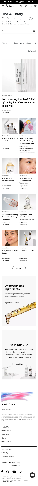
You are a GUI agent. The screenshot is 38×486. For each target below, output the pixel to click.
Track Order (5, 434)
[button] (32, 475)
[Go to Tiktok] (20, 471)
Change (18, 462)
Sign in (3, 438)
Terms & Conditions (6, 478)
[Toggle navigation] (2, 6)
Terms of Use (22, 419)
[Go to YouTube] (14, 471)
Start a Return (6, 431)
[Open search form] (21, 6)
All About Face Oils (26, 251)
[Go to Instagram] (7, 471)
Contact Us (3, 420)
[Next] (36, 2)
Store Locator (6, 442)
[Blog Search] (34, 31)
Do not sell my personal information (12, 480)
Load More (19, 268)
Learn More (19, 364)
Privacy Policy (13, 419)
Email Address (6, 409)
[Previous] (1, 2)
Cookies (26, 480)
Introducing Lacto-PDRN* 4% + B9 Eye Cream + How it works (18, 102)
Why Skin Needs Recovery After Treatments (25, 180)
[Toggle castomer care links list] (35, 449)
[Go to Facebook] (2, 471)
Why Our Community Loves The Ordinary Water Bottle (10, 217)
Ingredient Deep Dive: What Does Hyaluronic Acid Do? (27, 217)
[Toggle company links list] (35, 453)
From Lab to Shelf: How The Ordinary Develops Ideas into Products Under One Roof (27, 143)
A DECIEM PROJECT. (6, 482)
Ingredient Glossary (12, 303)
